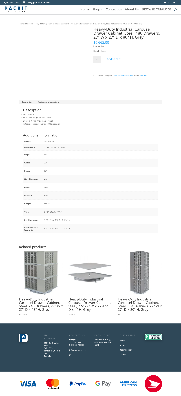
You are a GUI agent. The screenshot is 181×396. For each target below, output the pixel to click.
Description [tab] (27, 102)
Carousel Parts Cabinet (58, 24)
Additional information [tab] (48, 102)
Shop (96, 9)
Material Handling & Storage (36, 24)
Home (85, 9)
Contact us (114, 9)
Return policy (126, 350)
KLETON (143, 75)
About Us (132, 9)
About (122, 345)
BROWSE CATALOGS (156, 9)
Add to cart (113, 59)
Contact (123, 354)
